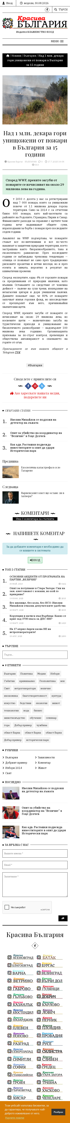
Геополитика (48, 681)
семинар (51, 717)
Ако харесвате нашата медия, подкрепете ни (37, 395)
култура (56, 695)
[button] (57, 41)
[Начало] (8, 55)
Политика (26, 673)
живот (56, 703)
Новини (16, 55)
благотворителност (35, 695)
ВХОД (36, 560)
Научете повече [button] (14, 1117)
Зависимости (46, 757)
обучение (35, 717)
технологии (11, 710)
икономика (11, 695)
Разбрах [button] (58, 1112)
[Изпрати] (63, 918)
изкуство (9, 703)
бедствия (25, 703)
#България (35, 365)
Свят (7, 688)
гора (7, 725)
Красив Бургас (15, 161)
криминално (27, 681)
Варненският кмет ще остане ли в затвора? (42, 494)
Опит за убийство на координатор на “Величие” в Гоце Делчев (42, 811)
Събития (9, 681)
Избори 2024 (13, 768)
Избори (55, 673)
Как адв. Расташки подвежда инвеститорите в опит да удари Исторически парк (44, 830)
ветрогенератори (25, 688)
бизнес (38, 710)
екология (41, 703)
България (30, 55)
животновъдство (14, 717)
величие (46, 688)
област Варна (12, 732)
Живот (42, 768)
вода (26, 710)
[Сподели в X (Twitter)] (41, 386)
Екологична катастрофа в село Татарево (40, 469)
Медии (41, 673)
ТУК (17, 352)
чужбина (41, 725)
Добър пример (23, 725)
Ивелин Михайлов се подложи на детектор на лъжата (43, 790)
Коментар (44, 762)
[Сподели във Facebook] (28, 386)
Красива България (35, 934)
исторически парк (37, 740)
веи (62, 681)
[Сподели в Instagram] (35, 386)
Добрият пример (16, 762)
